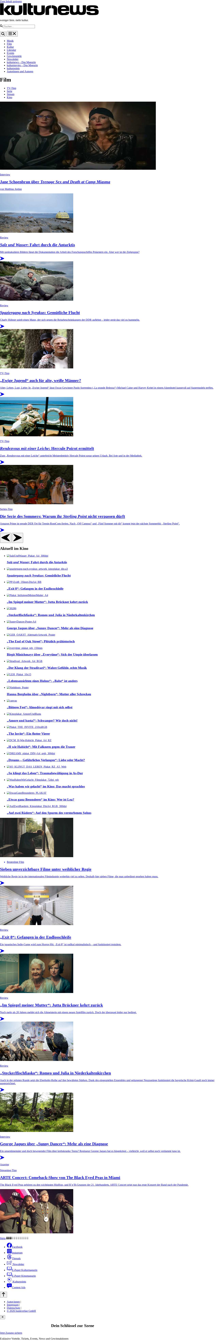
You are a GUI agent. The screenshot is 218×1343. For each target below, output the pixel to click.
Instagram (17, 1252)
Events (10, 53)
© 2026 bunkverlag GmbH (21, 1310)
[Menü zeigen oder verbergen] (12, 34)
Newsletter (12, 59)
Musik (10, 40)
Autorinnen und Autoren (20, 71)
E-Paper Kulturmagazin (24, 1270)
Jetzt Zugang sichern (11, 1332)
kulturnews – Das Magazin (21, 62)
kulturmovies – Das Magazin (22, 65)
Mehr (3, 1238)
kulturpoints (13, 68)
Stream (10, 94)
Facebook (17, 1246)
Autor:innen (13, 1301)
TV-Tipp (11, 88)
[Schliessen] (2, 1317)
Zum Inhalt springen (11, 1)
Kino (9, 97)
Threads (16, 1258)
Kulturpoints (19, 1281)
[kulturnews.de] (49, 14)
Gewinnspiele (14, 56)
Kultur (10, 46)
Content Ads (18, 1287)
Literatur (11, 50)
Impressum (13, 1304)
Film (9, 43)
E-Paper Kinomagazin (24, 1275)
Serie (9, 91)
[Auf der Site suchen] (3, 34)
